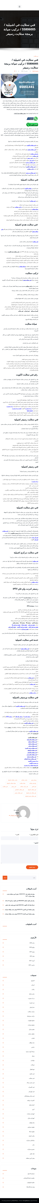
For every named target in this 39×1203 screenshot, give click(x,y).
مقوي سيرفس (31, 625)
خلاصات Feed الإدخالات (28, 1178)
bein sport (30, 411)
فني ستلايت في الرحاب (19, 113)
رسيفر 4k (28, 623)
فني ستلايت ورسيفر (30, 173)
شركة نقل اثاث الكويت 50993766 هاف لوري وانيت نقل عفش (19, 905)
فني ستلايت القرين (32, 737)
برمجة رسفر (34, 780)
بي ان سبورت (10, 406)
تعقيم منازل (31, 1029)
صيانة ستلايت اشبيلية (11, 783)
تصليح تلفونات (31, 1020)
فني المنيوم (35, 767)
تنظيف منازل (31, 1034)
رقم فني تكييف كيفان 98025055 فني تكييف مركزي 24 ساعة (19, 900)
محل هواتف (31, 1122)
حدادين (32, 1047)
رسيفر (9, 727)
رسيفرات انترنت (28, 597)
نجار (33, 1145)
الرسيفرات (35, 733)
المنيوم (32, 980)
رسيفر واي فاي (19, 716)
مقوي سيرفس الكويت (22, 627)
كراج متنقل (31, 1105)
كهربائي (36, 539)
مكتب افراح (31, 1136)
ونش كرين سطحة (30, 1158)
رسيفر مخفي (16, 623)
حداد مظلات (31, 1043)
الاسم (17, 834)
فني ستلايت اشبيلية (32, 789)
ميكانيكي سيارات (30, 1140)
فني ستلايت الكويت (31, 145)
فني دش (32, 160)
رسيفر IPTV (9, 716)
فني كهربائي (31, 1091)
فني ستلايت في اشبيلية (31, 793)
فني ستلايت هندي (32, 149)
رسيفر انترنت (27, 716)
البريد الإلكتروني (34, 834)
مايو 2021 (32, 956)
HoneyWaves (26, 1200)
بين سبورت (31, 1003)
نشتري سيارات (30, 1149)
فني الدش (34, 786)
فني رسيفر (30, 158)
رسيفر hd (22, 623)
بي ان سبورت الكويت (16, 533)
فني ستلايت (36, 56)
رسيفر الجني (35, 623)
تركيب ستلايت (18, 207)
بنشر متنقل (31, 994)
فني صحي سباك (30, 1082)
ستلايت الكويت (28, 188)
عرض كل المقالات (14, 815)
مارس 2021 (31, 965)
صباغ (33, 1056)
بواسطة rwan (35, 71)
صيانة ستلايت (35, 209)
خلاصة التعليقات (30, 1182)
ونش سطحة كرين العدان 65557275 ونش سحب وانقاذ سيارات (19, 914)
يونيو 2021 (31, 952)
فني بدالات (20, 311)
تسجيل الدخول (31, 1173)
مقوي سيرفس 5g (16, 625)
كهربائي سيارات (30, 1114)
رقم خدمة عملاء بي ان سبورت (31, 765)
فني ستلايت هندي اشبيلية (30, 796)
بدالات (33, 989)
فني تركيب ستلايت (24, 786)
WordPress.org (30, 1187)
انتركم (33, 985)
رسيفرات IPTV (30, 606)
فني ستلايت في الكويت (13, 252)
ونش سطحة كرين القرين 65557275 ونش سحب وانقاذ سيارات (19, 909)
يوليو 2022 (31, 947)
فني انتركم (27, 311)
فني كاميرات (31, 1087)
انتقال (5, 877)
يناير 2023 (32, 943)
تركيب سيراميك (30, 1016)
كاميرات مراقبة (34, 311)
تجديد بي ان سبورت (16, 408)
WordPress (15, 1200)
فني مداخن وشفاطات (29, 1096)
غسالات (32, 1065)
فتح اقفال (32, 1069)
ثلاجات (32, 1038)
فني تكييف (31, 1074)
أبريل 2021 (31, 960)
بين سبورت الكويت (33, 763)
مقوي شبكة (24, 625)
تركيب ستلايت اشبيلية (12, 780)
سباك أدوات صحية (30, 1051)
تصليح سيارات (31, 1025)
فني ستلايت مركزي (30, 162)
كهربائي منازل (34, 537)
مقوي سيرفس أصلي (33, 627)
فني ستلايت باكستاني (19, 789)
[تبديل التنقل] (20, 6)
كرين (33, 1109)
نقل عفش (32, 1153)
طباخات (32, 1060)
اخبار (17, 771)
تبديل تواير (32, 1007)
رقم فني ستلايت (34, 154)
